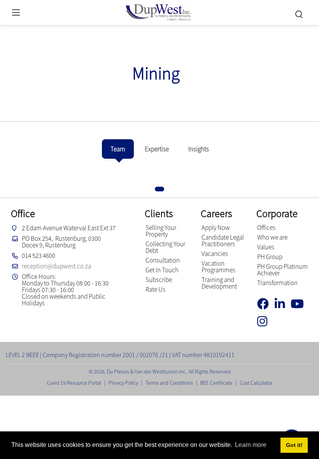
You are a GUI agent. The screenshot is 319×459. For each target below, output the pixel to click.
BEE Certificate (216, 382)
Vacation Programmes (218, 266)
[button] (159, 189)
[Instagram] (265, 321)
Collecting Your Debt (165, 247)
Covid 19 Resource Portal (74, 382)
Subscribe (158, 279)
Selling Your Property (160, 230)
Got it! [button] (294, 445)
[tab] (118, 149)
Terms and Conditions (169, 382)
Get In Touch (162, 270)
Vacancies (215, 253)
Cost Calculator (256, 382)
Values (265, 247)
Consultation (162, 260)
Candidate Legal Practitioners (223, 240)
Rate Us (155, 289)
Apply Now (216, 227)
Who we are (272, 237)
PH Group (269, 256)
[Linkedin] (283, 304)
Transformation (277, 283)
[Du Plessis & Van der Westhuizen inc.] (157, 11)
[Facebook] (266, 304)
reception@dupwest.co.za (56, 266)
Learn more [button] (250, 444)
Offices (266, 227)
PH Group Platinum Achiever (282, 269)
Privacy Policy (123, 382)
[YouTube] (300, 304)
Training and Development (219, 283)
